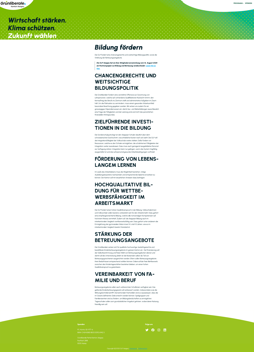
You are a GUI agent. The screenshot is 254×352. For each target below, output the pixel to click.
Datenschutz (142, 348)
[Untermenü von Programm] (243, 3)
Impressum (133, 348)
